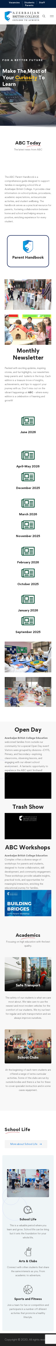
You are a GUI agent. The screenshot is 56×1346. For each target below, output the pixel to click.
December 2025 (28, 488)
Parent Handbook (28, 257)
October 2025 (28, 584)
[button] (26, 1144)
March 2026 (28, 514)
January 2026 (28, 610)
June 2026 (28, 432)
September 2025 (28, 632)
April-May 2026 (28, 466)
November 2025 (28, 536)
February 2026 (28, 562)
